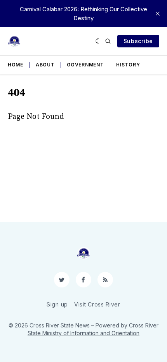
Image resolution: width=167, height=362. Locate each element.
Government (85, 65)
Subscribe (138, 41)
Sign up (57, 304)
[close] (157, 13)
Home (15, 65)
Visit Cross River (97, 304)
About (45, 65)
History (128, 65)
